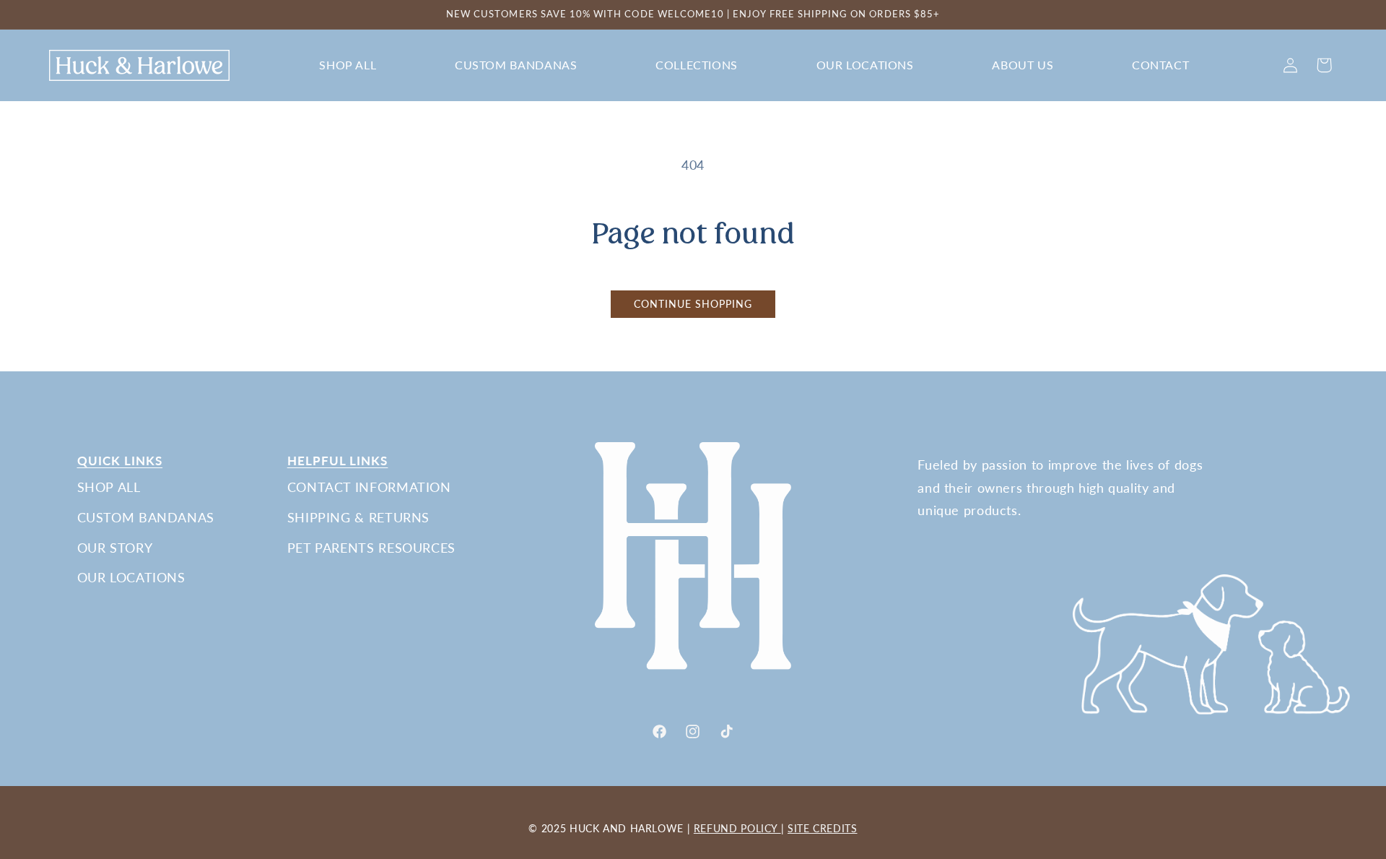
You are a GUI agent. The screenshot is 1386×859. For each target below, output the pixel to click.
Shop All (109, 487)
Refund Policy (737, 828)
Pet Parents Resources (371, 548)
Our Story (115, 548)
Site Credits (823, 828)
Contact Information (369, 487)
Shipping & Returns (358, 517)
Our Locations (131, 577)
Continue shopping (693, 304)
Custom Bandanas (145, 517)
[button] (347, 65)
